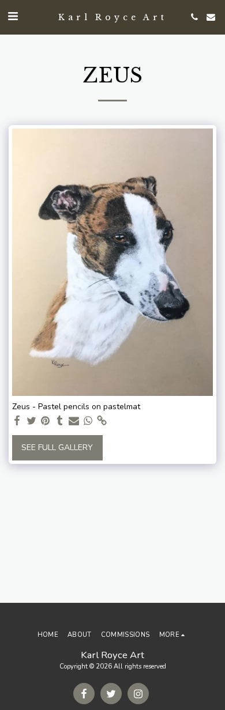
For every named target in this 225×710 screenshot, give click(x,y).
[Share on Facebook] (17, 421)
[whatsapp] (88, 421)
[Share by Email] (74, 421)
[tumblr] (60, 421)
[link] (102, 421)
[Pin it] (45, 421)
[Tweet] (32, 421)
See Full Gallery (57, 447)
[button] (12, 16)
